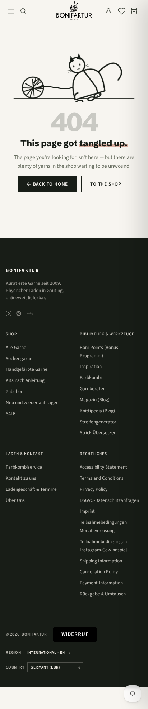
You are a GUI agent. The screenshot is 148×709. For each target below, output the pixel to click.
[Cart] (135, 11)
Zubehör (14, 391)
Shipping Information (101, 560)
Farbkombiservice (24, 467)
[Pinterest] (19, 313)
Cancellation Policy (99, 571)
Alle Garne (16, 347)
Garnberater (92, 388)
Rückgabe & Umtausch (103, 593)
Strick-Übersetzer (98, 432)
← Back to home (47, 184)
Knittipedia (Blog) (97, 410)
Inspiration (91, 366)
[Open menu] (11, 11)
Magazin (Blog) (95, 399)
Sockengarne (19, 358)
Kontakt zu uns (21, 478)
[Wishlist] (121, 11)
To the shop (105, 184)
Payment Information (101, 582)
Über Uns (15, 500)
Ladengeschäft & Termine (31, 489)
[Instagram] (8, 313)
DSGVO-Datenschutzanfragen (109, 500)
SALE (10, 413)
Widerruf (75, 634)
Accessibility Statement (103, 467)
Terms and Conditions (102, 478)
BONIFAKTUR (22, 270)
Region (13, 652)
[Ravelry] (29, 313)
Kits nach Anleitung (25, 380)
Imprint (87, 511)
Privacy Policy (93, 489)
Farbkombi (91, 377)
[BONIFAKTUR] (74, 11)
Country (15, 667)
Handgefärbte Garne (26, 369)
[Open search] (23, 11)
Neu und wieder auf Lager (32, 402)
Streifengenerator (98, 421)
